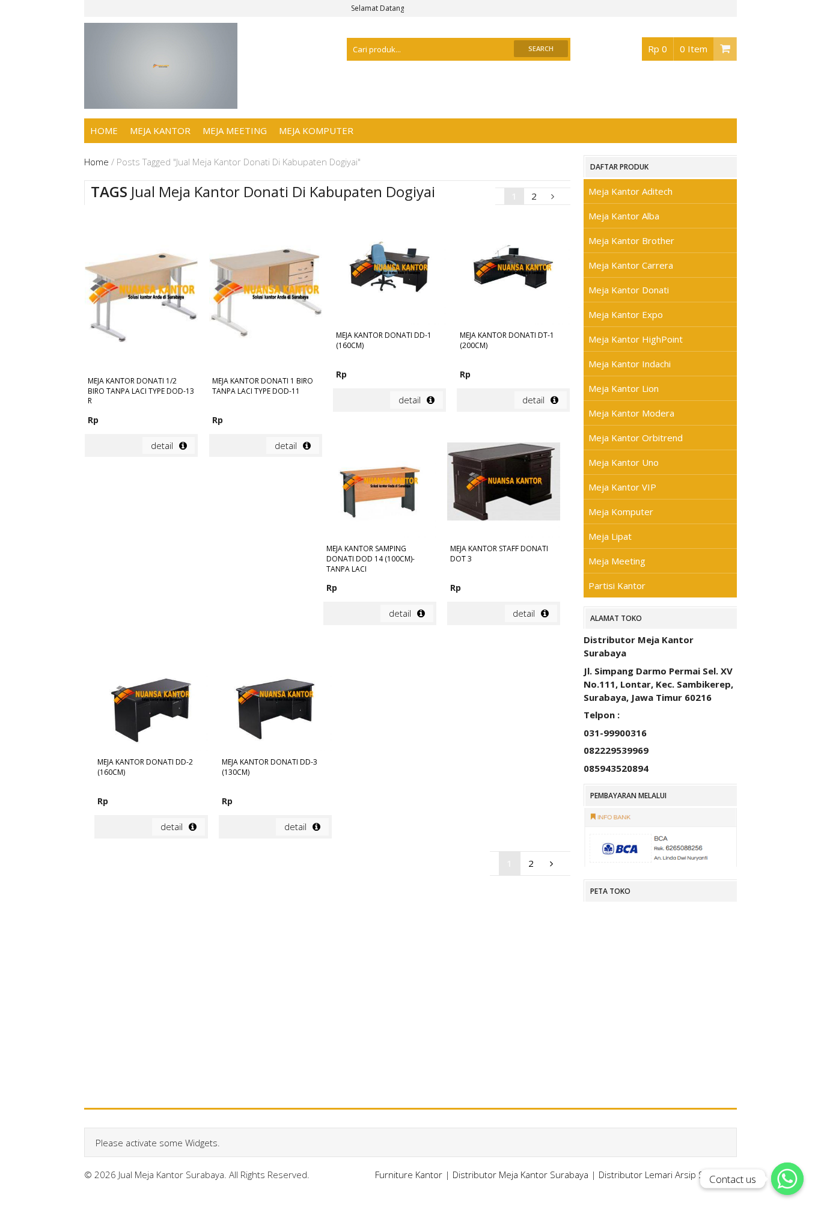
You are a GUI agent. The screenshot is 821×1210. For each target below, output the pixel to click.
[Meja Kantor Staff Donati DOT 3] (503, 483)
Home (104, 130)
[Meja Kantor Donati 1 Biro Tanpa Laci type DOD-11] (265, 292)
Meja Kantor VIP (622, 487)
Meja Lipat (610, 536)
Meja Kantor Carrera (630, 265)
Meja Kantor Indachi (629, 364)
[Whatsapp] (787, 1179)
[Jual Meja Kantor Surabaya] (160, 102)
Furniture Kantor (408, 1175)
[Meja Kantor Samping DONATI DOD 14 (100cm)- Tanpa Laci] (379, 483)
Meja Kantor (160, 130)
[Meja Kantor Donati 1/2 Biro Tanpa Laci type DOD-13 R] (141, 292)
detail (162, 445)
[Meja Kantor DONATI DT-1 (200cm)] (513, 270)
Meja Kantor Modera (631, 413)
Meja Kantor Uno (623, 462)
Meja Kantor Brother (631, 240)
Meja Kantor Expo (625, 314)
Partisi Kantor (617, 585)
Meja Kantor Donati (628, 290)
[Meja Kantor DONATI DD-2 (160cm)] (150, 696)
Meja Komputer (316, 130)
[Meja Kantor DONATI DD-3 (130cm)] (275, 696)
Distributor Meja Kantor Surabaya (520, 1175)
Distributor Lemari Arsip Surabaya (668, 1175)
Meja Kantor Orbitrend (635, 438)
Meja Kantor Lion (623, 388)
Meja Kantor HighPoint (635, 339)
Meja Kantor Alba (623, 216)
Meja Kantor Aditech (630, 191)
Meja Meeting (235, 130)
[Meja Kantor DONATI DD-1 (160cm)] (389, 270)
